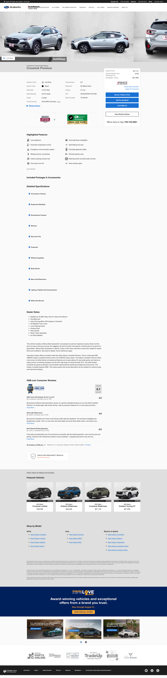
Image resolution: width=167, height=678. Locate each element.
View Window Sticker (122, 114)
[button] (64, 194)
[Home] (14, 7)
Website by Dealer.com (10, 671)
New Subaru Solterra (115, 538)
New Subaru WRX (75, 538)
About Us (125, 7)
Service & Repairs (113, 7)
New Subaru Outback (38, 542)
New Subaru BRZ (75, 542)
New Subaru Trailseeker (116, 542)
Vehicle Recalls (47, 670)
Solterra (83, 629)
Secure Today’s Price (122, 95)
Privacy (88, 445)
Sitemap (67, 670)
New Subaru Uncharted (116, 534)
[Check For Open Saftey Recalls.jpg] (48, 456)
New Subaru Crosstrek (38, 534)
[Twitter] (158, 671)
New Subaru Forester (38, 538)
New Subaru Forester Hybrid (117, 550)
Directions (26, 670)
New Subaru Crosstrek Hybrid (118, 546)
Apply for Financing (132, 89)
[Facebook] (147, 671)
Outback (45, 629)
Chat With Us (122, 105)
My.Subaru (78, 670)
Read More (30, 407)
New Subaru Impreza (76, 534)
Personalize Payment (131, 86)
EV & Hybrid (55, 7)
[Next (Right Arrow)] (163, 37)
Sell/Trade (100, 7)
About (36, 670)
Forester (121, 629)
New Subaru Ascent (37, 546)
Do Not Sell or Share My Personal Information (98, 670)
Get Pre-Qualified (122, 100)
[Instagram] (153, 671)
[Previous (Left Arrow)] (4, 37)
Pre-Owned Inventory (69, 7)
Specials (91, 7)
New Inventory (44, 7)
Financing (82, 7)
